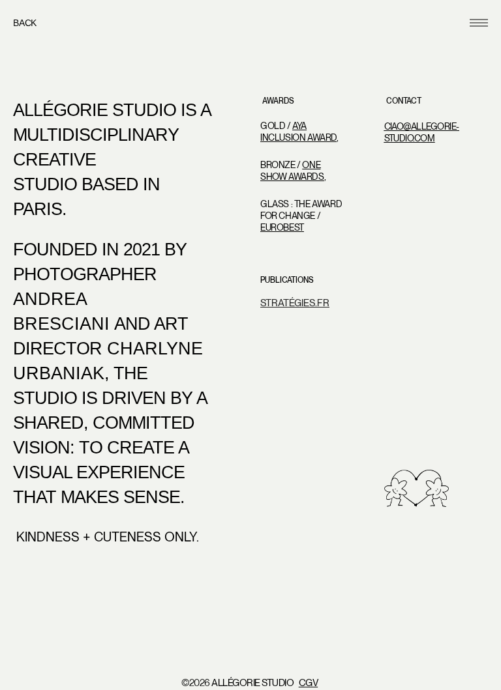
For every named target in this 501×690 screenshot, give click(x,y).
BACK (25, 22)
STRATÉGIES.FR (294, 303)
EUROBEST (282, 227)
